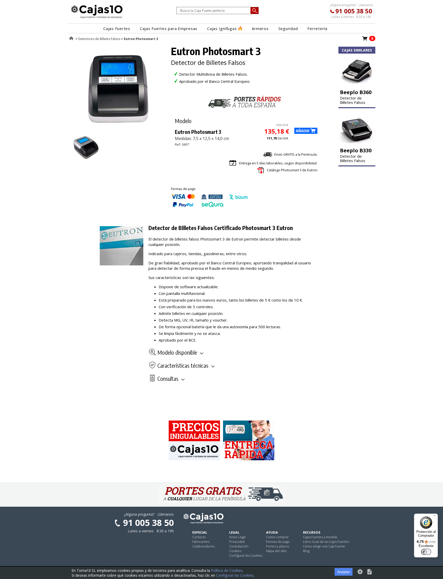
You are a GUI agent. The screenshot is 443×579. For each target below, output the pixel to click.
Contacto (199, 537)
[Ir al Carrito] (364, 40)
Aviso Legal (237, 537)
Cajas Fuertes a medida (320, 537)
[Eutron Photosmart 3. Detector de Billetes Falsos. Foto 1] (118, 131)
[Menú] (435, 517)
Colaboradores (203, 546)
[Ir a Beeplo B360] (357, 85)
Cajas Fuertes (116, 28)
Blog (306, 550)
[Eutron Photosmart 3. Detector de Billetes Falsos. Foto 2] (86, 160)
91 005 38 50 (353, 11)
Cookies (235, 550)
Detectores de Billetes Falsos (99, 39)
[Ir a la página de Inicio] (97, 18)
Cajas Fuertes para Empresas (168, 28)
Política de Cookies (227, 570)
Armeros (260, 28)
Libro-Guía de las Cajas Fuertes (326, 541)
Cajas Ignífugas (222, 28)
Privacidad (237, 541)
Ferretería (317, 28)
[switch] (426, 552)
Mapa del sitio (276, 550)
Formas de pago (278, 541)
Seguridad (288, 28)
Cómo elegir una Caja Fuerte (324, 546)
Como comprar (277, 537)
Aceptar (343, 572)
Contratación (238, 546)
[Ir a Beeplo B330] (357, 143)
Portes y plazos (277, 546)
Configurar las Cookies (245, 555)
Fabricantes (200, 541)
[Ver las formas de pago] (209, 206)
